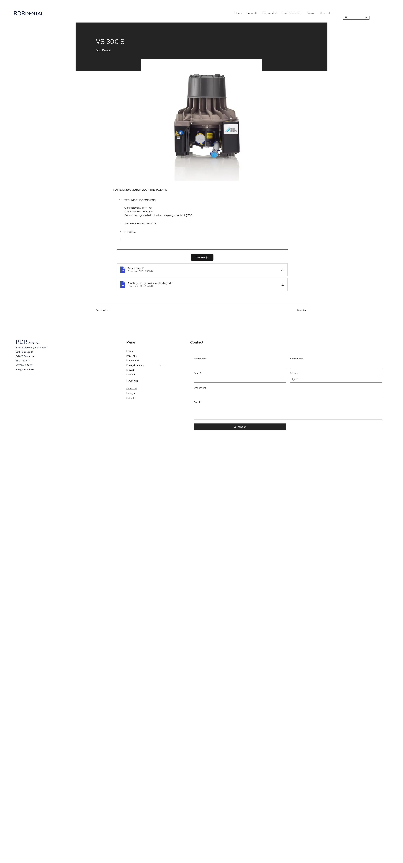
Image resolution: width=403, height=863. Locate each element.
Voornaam (200, 358)
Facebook (131, 388)
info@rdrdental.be (25, 369)
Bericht (198, 402)
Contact (130, 374)
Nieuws (130, 369)
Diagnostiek (132, 360)
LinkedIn (130, 398)
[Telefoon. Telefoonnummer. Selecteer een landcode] (295, 379)
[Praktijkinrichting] (161, 365)
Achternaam (297, 358)
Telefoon (294, 373)
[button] (202, 200)
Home (129, 351)
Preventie (131, 355)
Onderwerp (200, 387)
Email (197, 373)
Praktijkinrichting (135, 365)
